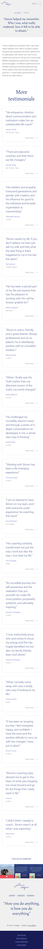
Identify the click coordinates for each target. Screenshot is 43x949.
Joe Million (32, 925)
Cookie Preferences (21, 941)
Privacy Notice (21, 945)
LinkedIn (12, 895)
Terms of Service (21, 938)
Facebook (30, 895)
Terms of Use (21, 935)
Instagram (21, 895)
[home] (6, 3)
